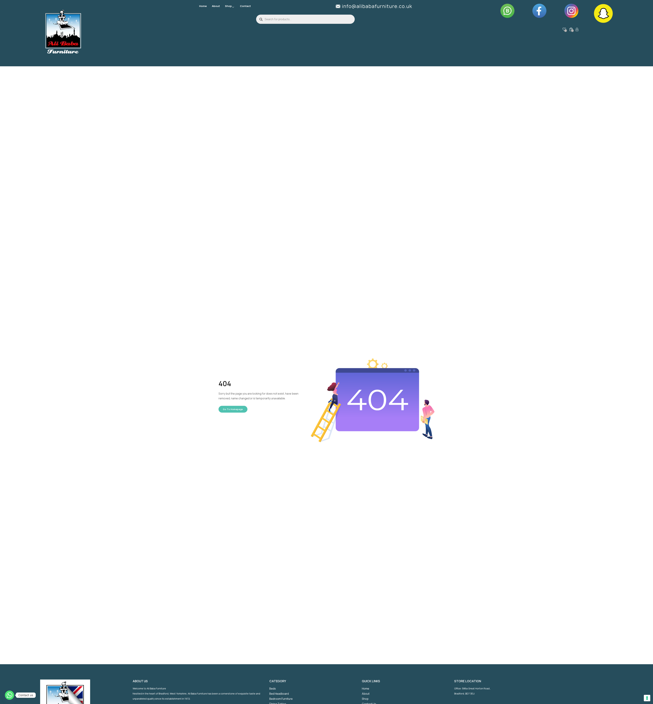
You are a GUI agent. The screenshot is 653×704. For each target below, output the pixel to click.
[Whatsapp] (9, 695)
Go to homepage (233, 409)
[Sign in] (577, 30)
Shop (228, 6)
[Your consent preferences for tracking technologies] (647, 698)
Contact (245, 6)
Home (203, 6)
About (216, 6)
